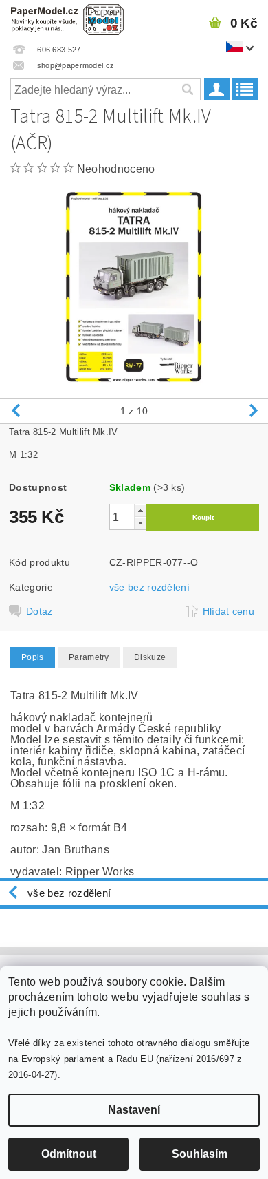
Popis (32, 657)
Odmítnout (68, 1154)
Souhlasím (199, 1154)
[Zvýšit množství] (140, 510)
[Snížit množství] (140, 522)
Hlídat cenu (229, 611)
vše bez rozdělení (149, 587)
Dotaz (39, 611)
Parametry (89, 657)
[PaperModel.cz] (67, 18)
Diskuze (150, 657)
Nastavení (134, 1110)
